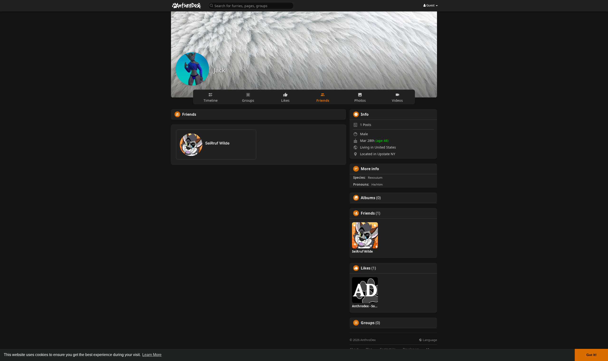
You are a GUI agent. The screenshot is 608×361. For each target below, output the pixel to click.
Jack (219, 70)
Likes (365, 268)
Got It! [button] (591, 355)
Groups (368, 323)
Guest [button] (430, 5)
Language (429, 340)
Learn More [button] (152, 355)
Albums (368, 198)
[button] (251, 5)
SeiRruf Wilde (217, 143)
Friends (368, 213)
